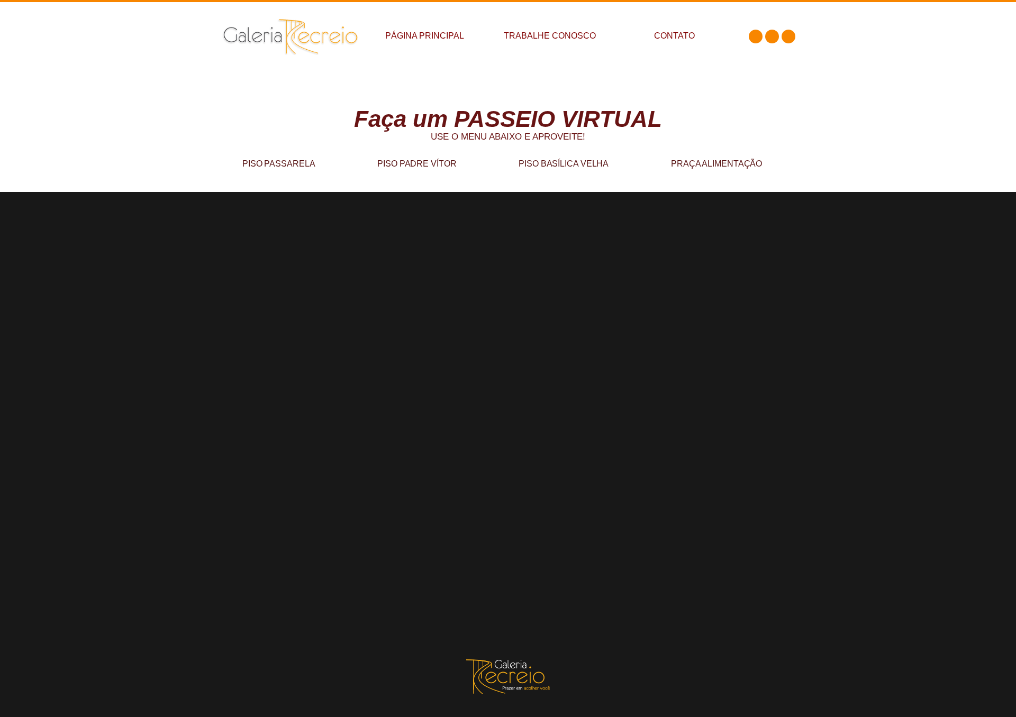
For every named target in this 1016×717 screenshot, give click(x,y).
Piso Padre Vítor (416, 163)
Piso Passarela (278, 163)
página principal (424, 35)
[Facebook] (756, 36)
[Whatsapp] (788, 36)
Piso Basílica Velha (564, 163)
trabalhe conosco (550, 35)
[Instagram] (772, 36)
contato (674, 35)
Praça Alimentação (716, 163)
